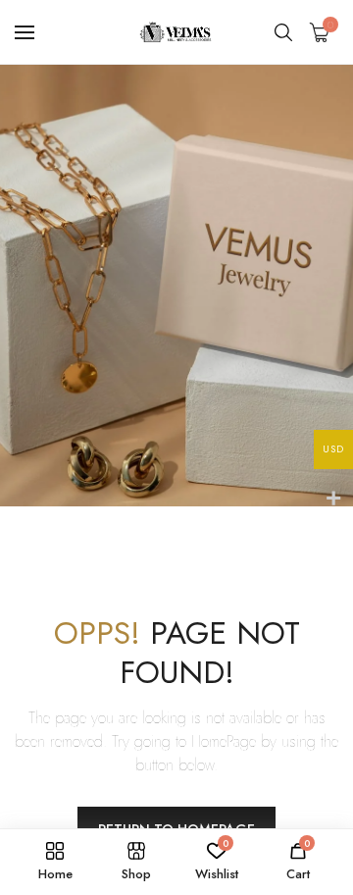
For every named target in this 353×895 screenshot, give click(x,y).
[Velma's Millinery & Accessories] (176, 32)
